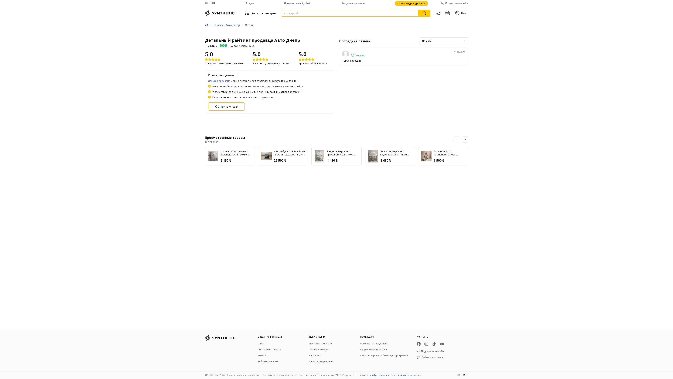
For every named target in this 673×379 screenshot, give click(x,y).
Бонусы (249, 3)
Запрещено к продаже (373, 349)
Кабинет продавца (432, 357)
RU (213, 3)
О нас (261, 343)
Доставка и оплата (320, 343)
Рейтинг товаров (268, 361)
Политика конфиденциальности (279, 375)
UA (206, 3)
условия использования (408, 375)
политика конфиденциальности (376, 375)
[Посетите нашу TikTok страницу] (434, 344)
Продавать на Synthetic (298, 3)
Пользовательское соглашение (243, 375)
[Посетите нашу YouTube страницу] (442, 344)
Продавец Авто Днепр (226, 25)
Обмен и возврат (319, 349)
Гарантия (314, 355)
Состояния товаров (269, 349)
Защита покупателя (353, 3)
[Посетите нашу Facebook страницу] (419, 344)
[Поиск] (424, 13)
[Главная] (206, 25)
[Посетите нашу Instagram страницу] (426, 344)
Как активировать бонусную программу (384, 355)
